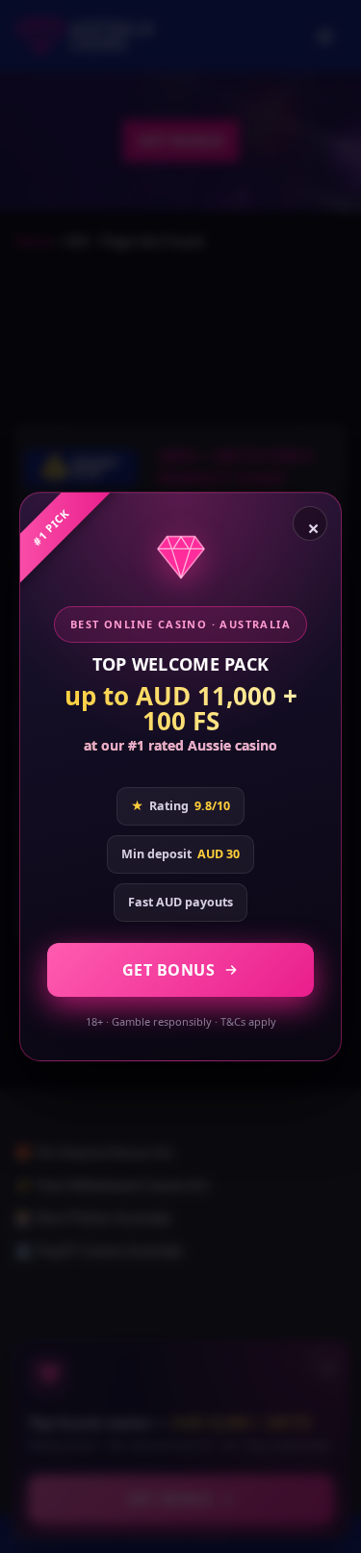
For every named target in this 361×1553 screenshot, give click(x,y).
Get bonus (169, 969)
